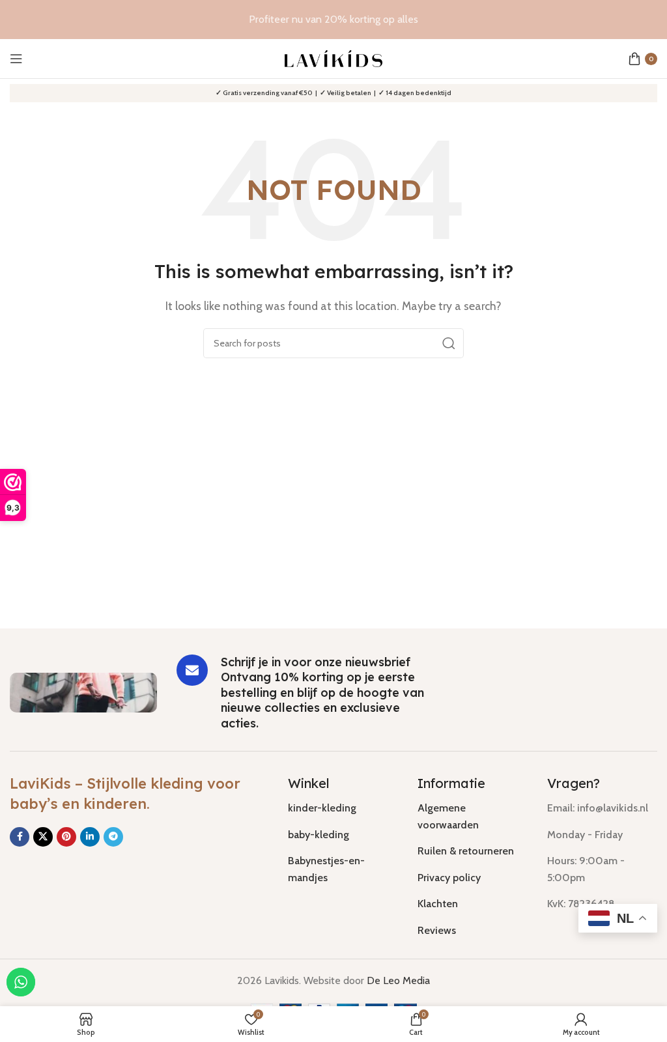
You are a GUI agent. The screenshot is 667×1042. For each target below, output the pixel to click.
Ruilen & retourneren (466, 851)
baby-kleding (318, 834)
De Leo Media (398, 980)
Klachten (438, 903)
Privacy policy (449, 877)
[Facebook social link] (19, 837)
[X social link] (43, 837)
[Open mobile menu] (16, 59)
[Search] (449, 343)
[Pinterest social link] (66, 837)
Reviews (437, 930)
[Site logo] (333, 57)
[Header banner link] (333, 19)
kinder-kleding (322, 808)
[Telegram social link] (113, 837)
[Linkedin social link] (90, 837)
